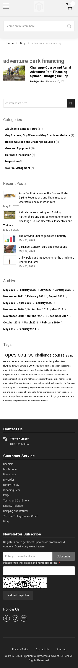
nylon (30, 392)
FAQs (6, 495)
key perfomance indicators (25, 401)
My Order (8, 479)
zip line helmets (28, 379)
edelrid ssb (42, 401)
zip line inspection (54, 383)
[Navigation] (6, 6)
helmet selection (53, 366)
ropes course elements (24, 375)
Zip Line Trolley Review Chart (20, 516)
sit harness (61, 379)
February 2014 (27, 329)
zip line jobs (69, 383)
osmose (35, 361)
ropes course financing (33, 370)
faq (20, 370)
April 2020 (25, 303)
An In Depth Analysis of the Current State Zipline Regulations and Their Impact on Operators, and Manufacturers (43, 198)
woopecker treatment (46, 379)
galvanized (59, 361)
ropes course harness (16, 361)
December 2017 (58, 316)
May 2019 (58, 309)
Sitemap (61, 649)
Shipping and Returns (16, 511)
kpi (45, 370)
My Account (10, 469)
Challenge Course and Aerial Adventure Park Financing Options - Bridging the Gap (50, 72)
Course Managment (18, 168)
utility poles (13, 370)
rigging (7, 365)
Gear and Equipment (18, 148)
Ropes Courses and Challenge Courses (30, 141)
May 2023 (9, 289)
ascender (47, 361)
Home (10, 43)
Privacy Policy (20, 649)
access (29, 396)
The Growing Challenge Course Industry (42, 235)
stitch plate (40, 375)
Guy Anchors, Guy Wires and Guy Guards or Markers (38, 135)
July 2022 (46, 289)
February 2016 (51, 322)
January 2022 (63, 289)
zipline (69, 355)
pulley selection (61, 375)
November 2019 (13, 309)
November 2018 (13, 316)
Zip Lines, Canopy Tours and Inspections (43, 246)
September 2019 (38, 309)
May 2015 (9, 329)
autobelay (8, 388)
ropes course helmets (35, 383)
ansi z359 (49, 388)
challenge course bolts (43, 396)
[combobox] (39, 26)
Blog (23, 43)
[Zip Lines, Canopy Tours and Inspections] (10, 249)
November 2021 (13, 296)
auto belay (8, 396)
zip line (69, 388)
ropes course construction (28, 365)
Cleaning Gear (11, 490)
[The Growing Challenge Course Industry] (10, 238)
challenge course (50, 355)
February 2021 (36, 296)
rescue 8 (50, 375)
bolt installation (54, 370)
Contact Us (42, 649)
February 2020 (43, 303)
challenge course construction (47, 392)
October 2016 (12, 322)
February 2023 (27, 289)
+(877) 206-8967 (19, 444)
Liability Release (13, 505)
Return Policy (11, 484)
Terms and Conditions (16, 500)
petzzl (16, 388)
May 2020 (9, 303)
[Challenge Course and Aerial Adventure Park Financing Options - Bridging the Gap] (14, 73)
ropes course (19, 355)
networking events (16, 383)
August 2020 (56, 296)
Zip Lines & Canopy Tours (21, 128)
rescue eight (22, 392)
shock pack (67, 392)
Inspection (12, 161)
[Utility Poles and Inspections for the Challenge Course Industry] (10, 260)
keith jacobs (37, 81)
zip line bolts (9, 392)
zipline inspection (11, 379)
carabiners (39, 388)
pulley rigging (19, 396)
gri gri (57, 396)
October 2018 (36, 316)
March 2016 (31, 322)
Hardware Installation (18, 154)
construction (60, 388)
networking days (26, 388)
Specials (8, 464)
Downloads (10, 474)
